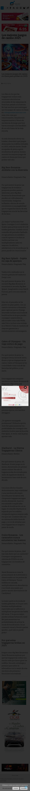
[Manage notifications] (26, 787)
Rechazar (23, 788)
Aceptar (16, 788)
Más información (7, 788)
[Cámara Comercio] (15, 396)
